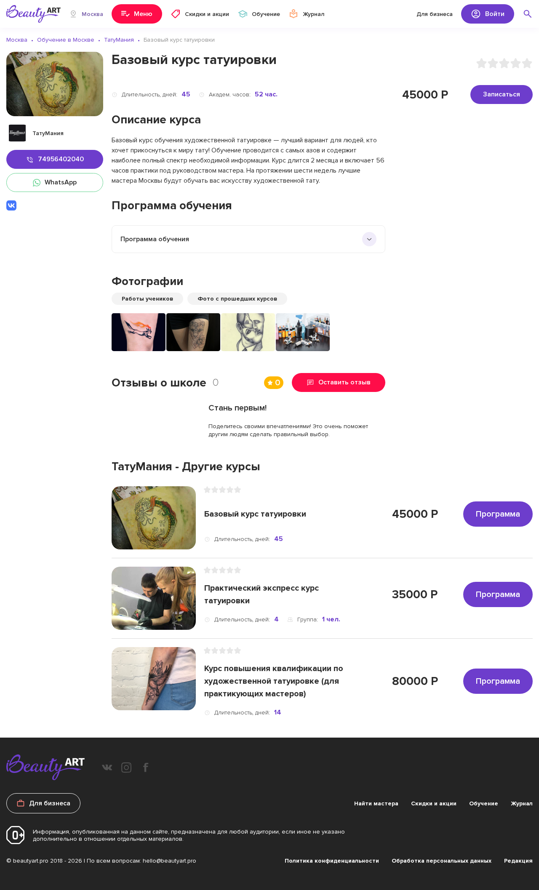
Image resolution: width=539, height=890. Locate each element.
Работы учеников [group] (147, 298)
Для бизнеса (434, 14)
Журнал (522, 803)
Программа (498, 514)
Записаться (501, 94)
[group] (138, 332)
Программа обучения (154, 239)
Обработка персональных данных (441, 860)
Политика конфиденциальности (332, 860)
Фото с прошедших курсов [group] (237, 298)
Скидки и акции (433, 803)
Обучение (483, 803)
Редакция (518, 860)
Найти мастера (376, 803)
